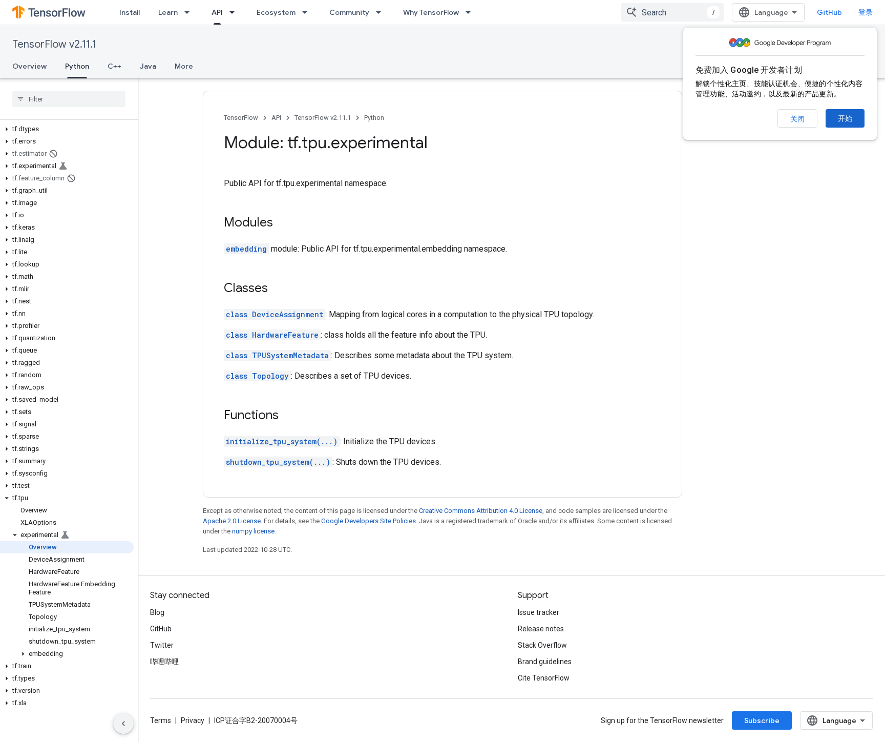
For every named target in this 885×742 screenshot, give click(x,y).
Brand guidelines (545, 661)
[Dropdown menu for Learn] (190, 12)
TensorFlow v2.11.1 (54, 44)
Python (77, 66)
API (217, 12)
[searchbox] (68, 99)
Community (349, 12)
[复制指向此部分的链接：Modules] (283, 223)
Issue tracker (538, 612)
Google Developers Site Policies (368, 521)
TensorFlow (241, 117)
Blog (157, 612)
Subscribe (761, 720)
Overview (29, 66)
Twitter (162, 645)
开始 (845, 118)
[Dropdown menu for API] (235, 12)
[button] (67, 129)
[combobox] (672, 12)
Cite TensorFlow (544, 678)
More (184, 66)
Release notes (541, 629)
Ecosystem (276, 12)
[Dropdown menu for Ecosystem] (308, 12)
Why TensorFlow (431, 12)
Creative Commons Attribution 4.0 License (480, 510)
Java (148, 66)
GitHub (829, 12)
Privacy (192, 720)
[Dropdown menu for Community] (381, 12)
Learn (168, 12)
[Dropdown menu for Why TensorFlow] (471, 12)
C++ (114, 66)
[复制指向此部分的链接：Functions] (289, 416)
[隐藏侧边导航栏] (123, 723)
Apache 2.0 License (232, 521)
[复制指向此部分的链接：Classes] (278, 289)
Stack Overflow (542, 645)
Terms (160, 720)
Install (129, 12)
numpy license (253, 531)
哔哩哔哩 (164, 661)
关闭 (797, 118)
